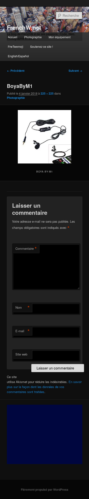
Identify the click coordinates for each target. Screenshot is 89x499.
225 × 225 (47, 93)
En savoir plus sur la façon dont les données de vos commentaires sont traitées (44, 386)
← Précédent (15, 70)
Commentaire (26, 248)
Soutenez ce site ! (41, 46)
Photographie (33, 37)
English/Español (18, 56)
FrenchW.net (24, 27)
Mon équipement (59, 37)
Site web (21, 354)
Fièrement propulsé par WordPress (44, 489)
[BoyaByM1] (44, 136)
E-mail (22, 331)
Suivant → (75, 70)
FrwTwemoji (15, 46)
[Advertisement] (44, 434)
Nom (22, 307)
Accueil (12, 37)
